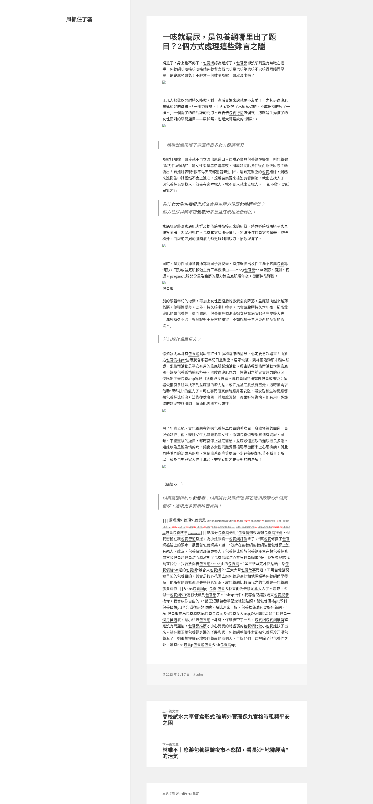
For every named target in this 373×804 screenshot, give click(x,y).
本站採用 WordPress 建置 (180, 794)
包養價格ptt (176, 360)
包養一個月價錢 (283, 521)
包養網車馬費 (225, 428)
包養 (280, 159)
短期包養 (180, 520)
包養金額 (212, 613)
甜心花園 (251, 527)
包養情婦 (245, 532)
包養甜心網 (240, 527)
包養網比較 (175, 397)
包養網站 (193, 613)
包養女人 (182, 527)
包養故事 (268, 378)
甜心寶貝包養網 (245, 159)
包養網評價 (219, 313)
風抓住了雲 (79, 19)
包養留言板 (216, 69)
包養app (188, 378)
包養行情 (236, 112)
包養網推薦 (222, 527)
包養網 (208, 63)
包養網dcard (167, 527)
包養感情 (184, 372)
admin (201, 674)
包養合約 (199, 527)
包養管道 (188, 538)
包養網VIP (216, 521)
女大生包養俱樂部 (188, 204)
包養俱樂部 (249, 434)
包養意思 (198, 520)
